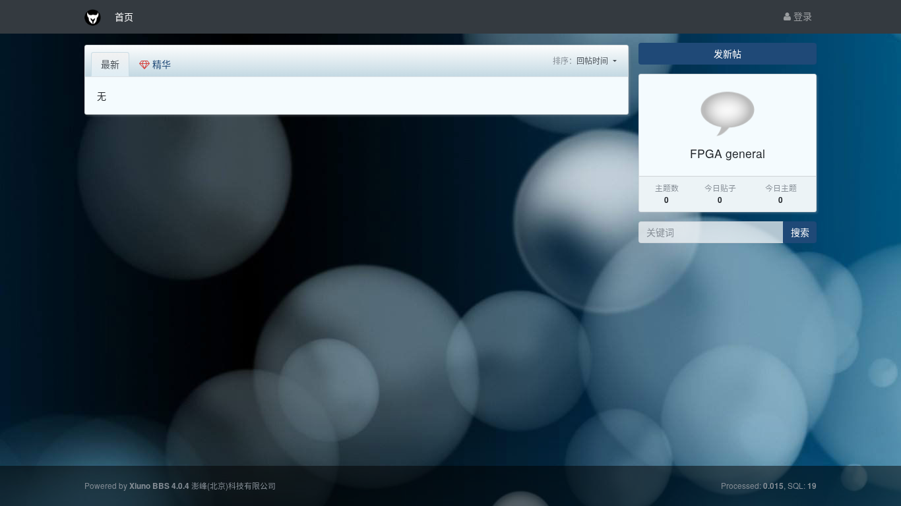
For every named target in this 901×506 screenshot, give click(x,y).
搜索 (800, 232)
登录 (801, 15)
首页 (124, 16)
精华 (160, 63)
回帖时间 (593, 60)
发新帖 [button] (727, 53)
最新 (110, 63)
